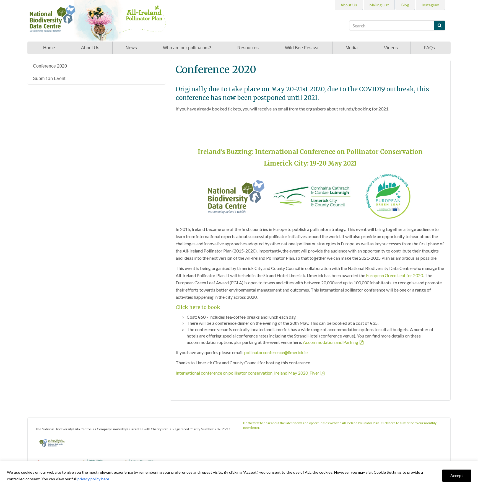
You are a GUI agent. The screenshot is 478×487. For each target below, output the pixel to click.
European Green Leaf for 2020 (394, 275)
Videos (391, 47)
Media (351, 47)
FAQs (429, 47)
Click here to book (198, 307)
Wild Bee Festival (302, 47)
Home (49, 47)
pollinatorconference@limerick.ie (276, 352)
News (131, 47)
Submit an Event (49, 78)
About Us (90, 47)
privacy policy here (93, 478)
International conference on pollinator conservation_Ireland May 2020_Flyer (247, 372)
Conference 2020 (50, 66)
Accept (456, 475)
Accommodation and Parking (330, 342)
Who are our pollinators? (187, 47)
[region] (239, 474)
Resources (248, 47)
